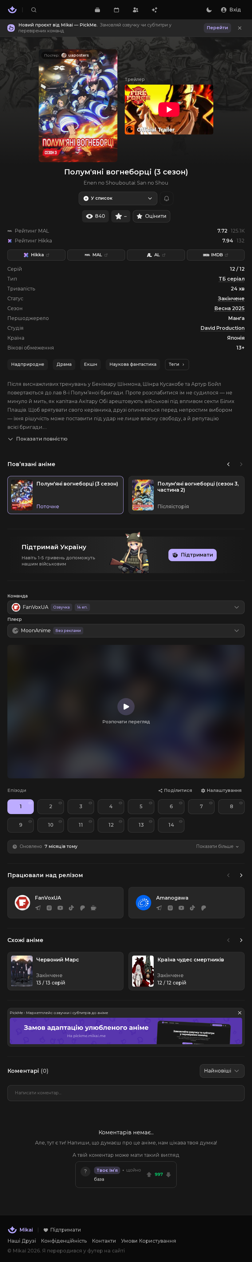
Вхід (235, 10)
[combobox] (118, 198)
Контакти (104, 1241)
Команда (17, 596)
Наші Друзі (21, 1241)
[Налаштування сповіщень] (166, 198)
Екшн (90, 364)
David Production (223, 328)
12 (111, 825)
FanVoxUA (48, 898)
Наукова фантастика (132, 364)
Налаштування (224, 790)
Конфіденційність (64, 1241)
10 (50, 825)
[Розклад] (116, 9)
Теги (174, 364)
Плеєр (14, 619)
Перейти (217, 27)
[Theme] (209, 9)
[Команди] (135, 9)
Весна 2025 (229, 308)
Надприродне (27, 364)
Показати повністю (42, 439)
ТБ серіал (232, 279)
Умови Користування (148, 1241)
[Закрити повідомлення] (240, 28)
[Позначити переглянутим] (30, 803)
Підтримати (197, 555)
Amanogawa (172, 898)
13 (141, 825)
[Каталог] (97, 9)
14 (171, 825)
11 (81, 825)
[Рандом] (154, 9)
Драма (64, 364)
